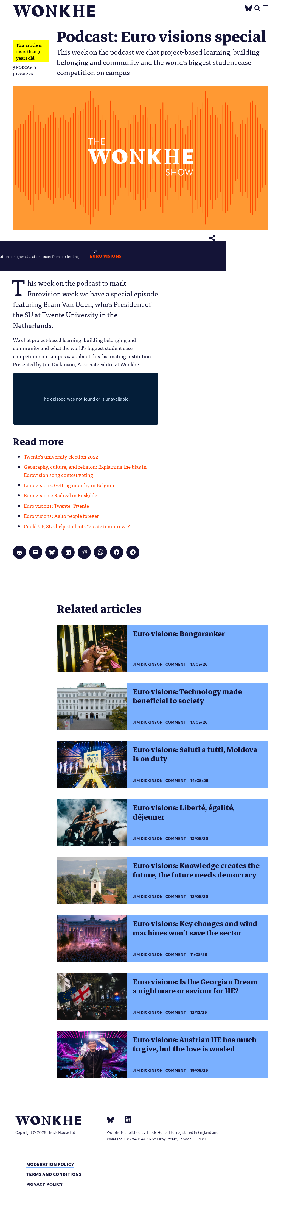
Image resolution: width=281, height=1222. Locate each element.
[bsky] (113, 1119)
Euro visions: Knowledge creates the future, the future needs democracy (196, 870)
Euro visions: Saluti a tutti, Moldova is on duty (195, 754)
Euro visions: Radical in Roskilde (60, 495)
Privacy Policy (44, 1184)
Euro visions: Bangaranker (179, 634)
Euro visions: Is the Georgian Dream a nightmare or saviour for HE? (195, 986)
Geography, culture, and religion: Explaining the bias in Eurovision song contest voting (85, 470)
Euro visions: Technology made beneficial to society (187, 696)
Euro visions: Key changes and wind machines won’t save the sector (195, 928)
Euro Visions (105, 256)
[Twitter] (248, 7)
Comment (175, 664)
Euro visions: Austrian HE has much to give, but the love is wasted (195, 1044)
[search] (257, 7)
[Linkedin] (125, 1119)
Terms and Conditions (54, 1174)
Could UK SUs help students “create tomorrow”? (77, 526)
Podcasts (26, 67)
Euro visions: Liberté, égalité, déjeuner (184, 812)
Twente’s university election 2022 (61, 456)
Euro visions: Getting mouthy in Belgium (70, 485)
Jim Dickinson (148, 664)
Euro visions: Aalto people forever (61, 516)
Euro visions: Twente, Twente (56, 505)
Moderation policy (50, 1164)
